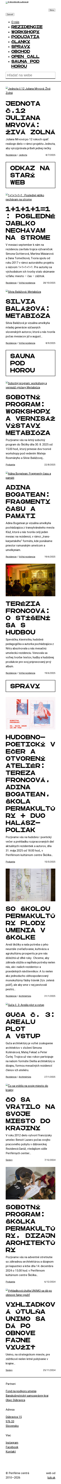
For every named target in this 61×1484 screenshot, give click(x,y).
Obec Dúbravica (15, 1400)
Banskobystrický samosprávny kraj (27, 1395)
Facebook (12, 1447)
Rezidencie (11, 155)
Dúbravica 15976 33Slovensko (14, 1421)
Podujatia (10, 464)
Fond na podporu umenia (21, 1391)
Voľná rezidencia (27, 283)
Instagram (12, 1442)
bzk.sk (51, 1477)
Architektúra (25, 996)
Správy (9, 1160)
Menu (52, 10)
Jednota (23, 155)
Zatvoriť (10, 14)
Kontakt (11, 1451)
